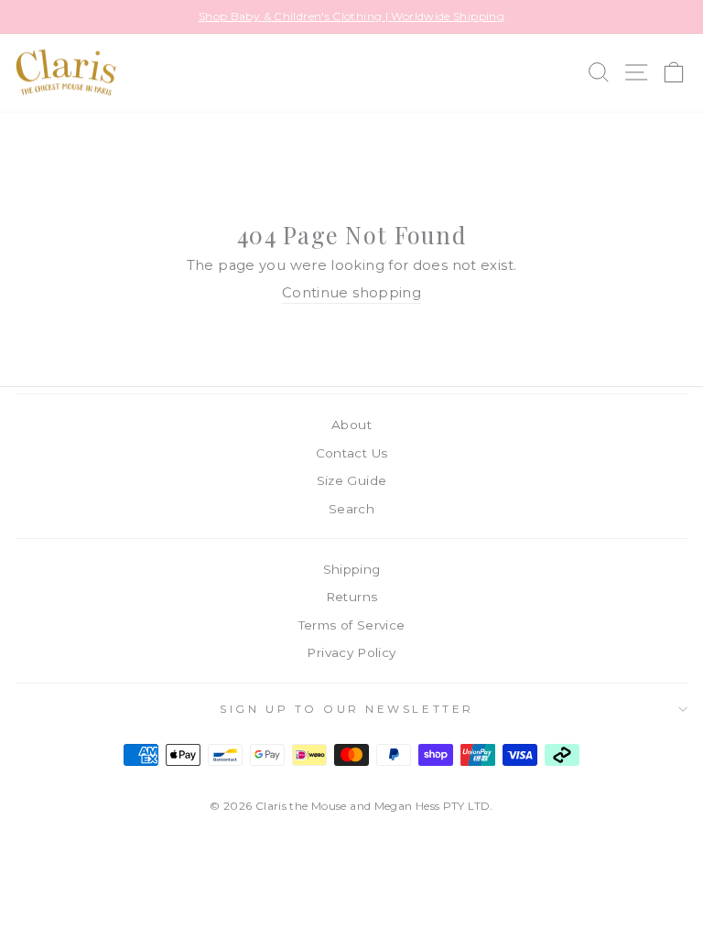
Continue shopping (351, 293)
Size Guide (352, 480)
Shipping (352, 569)
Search (351, 508)
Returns (352, 596)
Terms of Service (352, 625)
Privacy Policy (351, 652)
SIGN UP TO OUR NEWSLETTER (346, 709)
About (351, 424)
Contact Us (352, 453)
